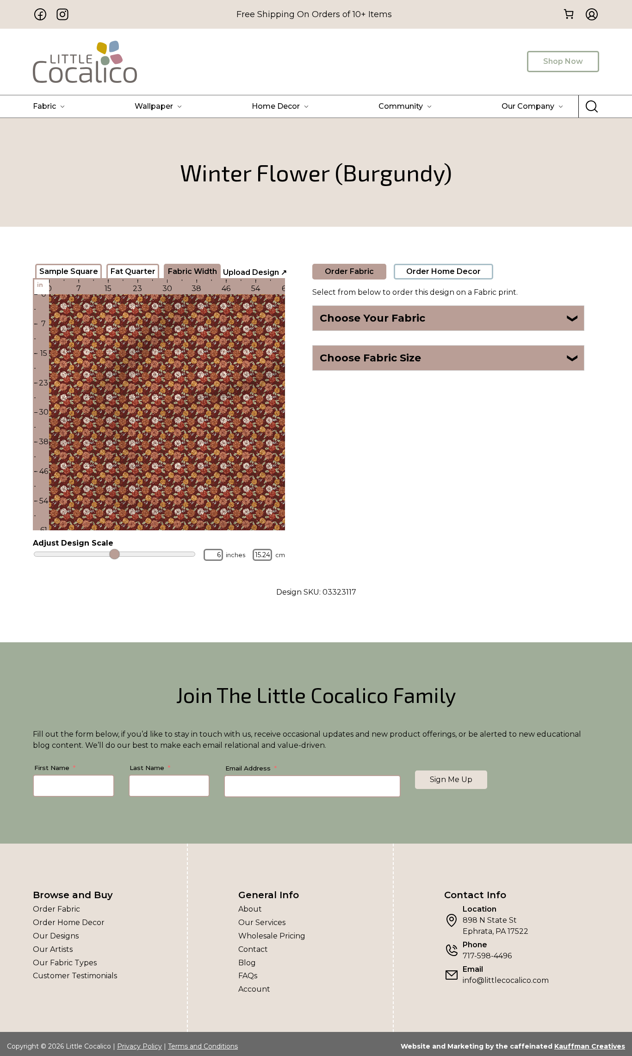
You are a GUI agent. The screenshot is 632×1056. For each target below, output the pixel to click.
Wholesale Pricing (271, 936)
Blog (247, 962)
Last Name (147, 767)
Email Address (248, 768)
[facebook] (40, 14)
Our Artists (53, 949)
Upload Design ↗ (255, 272)
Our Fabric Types (65, 962)
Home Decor (276, 106)
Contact (253, 949)
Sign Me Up (451, 779)
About (250, 909)
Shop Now (563, 61)
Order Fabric (349, 271)
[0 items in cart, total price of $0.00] (568, 13)
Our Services (261, 922)
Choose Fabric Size (449, 358)
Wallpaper (154, 106)
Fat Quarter (133, 271)
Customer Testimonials (75, 975)
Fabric (44, 106)
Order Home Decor (443, 271)
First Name (51, 767)
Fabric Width (192, 271)
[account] (589, 14)
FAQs (247, 975)
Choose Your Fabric (449, 318)
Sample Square (68, 271)
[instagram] (62, 14)
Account (254, 989)
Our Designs (56, 936)
